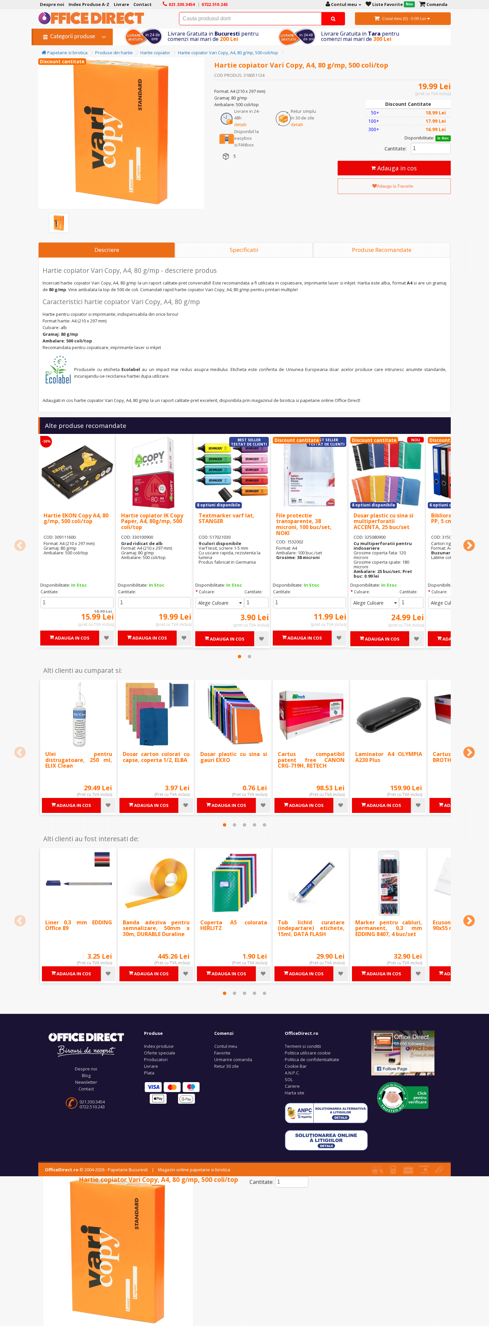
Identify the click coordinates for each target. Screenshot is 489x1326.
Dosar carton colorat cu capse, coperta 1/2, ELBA (156, 757)
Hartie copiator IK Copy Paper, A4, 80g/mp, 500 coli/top (152, 521)
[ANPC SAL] (326, 1113)
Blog (86, 1075)
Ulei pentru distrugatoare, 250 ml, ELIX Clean (78, 759)
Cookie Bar (296, 1066)
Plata (149, 1073)
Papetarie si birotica (66, 53)
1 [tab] (239, 656)
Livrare (151, 1066)
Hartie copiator (155, 53)
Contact (86, 1089)
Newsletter (86, 1082)
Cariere (292, 1086)
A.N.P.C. (292, 1073)
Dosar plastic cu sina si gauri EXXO (233, 757)
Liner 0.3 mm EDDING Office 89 (78, 925)
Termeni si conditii (303, 1046)
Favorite (222, 1053)
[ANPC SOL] (326, 1140)
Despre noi (86, 1069)
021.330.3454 (92, 1102)
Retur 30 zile (226, 1066)
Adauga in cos (396, 168)
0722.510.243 (92, 1107)
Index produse (159, 1046)
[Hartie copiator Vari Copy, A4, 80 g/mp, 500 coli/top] (59, 223)
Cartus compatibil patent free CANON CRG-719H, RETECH (311, 759)
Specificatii (244, 250)
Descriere (106, 250)
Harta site (294, 1093)
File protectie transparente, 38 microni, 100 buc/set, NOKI (304, 524)
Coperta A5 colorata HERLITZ (233, 925)
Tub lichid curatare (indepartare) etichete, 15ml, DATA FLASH (311, 928)
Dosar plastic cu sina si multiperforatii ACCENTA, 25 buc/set (383, 521)
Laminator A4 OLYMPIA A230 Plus (388, 757)
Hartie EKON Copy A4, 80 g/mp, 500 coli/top (76, 518)
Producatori (156, 1059)
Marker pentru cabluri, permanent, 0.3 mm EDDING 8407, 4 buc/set (388, 928)
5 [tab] (264, 825)
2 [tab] (249, 656)
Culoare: (207, 592)
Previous (20, 546)
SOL (289, 1079)
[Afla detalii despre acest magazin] (403, 1097)
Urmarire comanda (233, 1059)
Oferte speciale (159, 1053)
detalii (240, 124)
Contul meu (225, 1046)
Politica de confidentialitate (312, 1059)
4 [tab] (254, 825)
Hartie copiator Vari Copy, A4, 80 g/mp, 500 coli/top (228, 53)
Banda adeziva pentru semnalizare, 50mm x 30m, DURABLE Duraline (156, 928)
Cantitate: (396, 148)
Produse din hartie (114, 53)
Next (469, 546)
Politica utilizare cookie (308, 1053)
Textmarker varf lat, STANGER (226, 518)
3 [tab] (244, 825)
